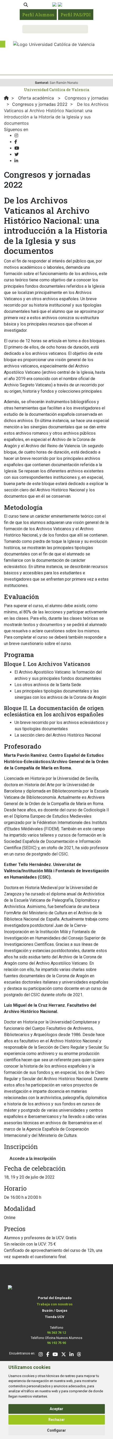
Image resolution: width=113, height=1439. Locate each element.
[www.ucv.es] (6, 98)
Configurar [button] (56, 1430)
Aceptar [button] (56, 1409)
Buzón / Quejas (54, 1310)
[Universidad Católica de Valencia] (54, 43)
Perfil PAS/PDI (76, 14)
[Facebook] (15, 141)
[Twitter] (16, 154)
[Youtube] (16, 148)
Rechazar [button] (56, 1419)
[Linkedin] (16, 160)
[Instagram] (16, 135)
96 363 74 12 (56, 1333)
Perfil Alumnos (38, 14)
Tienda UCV (54, 1317)
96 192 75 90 (56, 1343)
